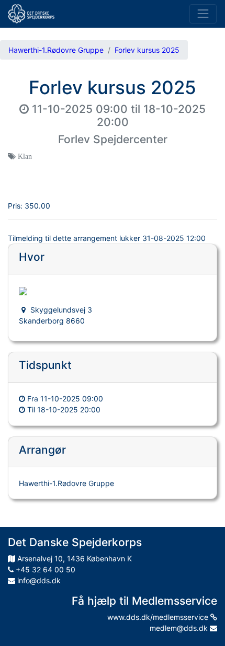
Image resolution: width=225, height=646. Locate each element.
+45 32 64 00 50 (44, 569)
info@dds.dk (38, 580)
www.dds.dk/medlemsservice (158, 617)
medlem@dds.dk (180, 628)
